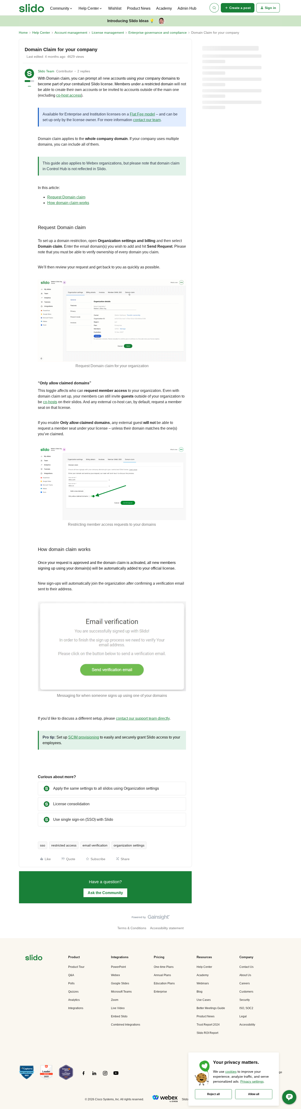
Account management (71, 32)
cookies (231, 1071)
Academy (164, 8)
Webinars (203, 983)
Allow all (253, 1094)
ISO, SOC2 (246, 1008)
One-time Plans (164, 967)
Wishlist (114, 8)
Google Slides (120, 983)
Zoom (114, 1000)
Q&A (71, 975)
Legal (243, 1016)
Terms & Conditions (131, 928)
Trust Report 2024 (208, 1024)
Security (244, 1000)
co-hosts (50, 402)
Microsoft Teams (121, 991)
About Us (245, 975)
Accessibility (247, 1024)
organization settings (129, 845)
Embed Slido (119, 1016)
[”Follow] (83, 1076)
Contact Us (246, 967)
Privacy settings (252, 1081)
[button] (237, 7)
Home (23, 32)
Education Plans (164, 983)
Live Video (118, 1008)
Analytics (74, 1000)
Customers (246, 991)
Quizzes (73, 991)
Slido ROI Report (207, 1033)
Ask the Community (105, 893)
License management (108, 32)
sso (42, 845)
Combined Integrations (125, 1024)
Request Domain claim (66, 197)
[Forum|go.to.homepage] (31, 7)
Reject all (213, 1094)
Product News (138, 8)
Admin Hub (187, 8)
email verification (95, 845)
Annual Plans (162, 975)
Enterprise (160, 991)
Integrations (75, 1008)
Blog (199, 991)
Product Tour (76, 967)
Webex (115, 975)
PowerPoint (118, 967)
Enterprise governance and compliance (157, 32)
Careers (244, 983)
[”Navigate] (33, 958)
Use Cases (204, 1000)
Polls (71, 983)
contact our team (147, 120)
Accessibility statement (167, 928)
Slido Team (46, 71)
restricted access (63, 845)
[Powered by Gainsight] (151, 918)
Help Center (41, 32)
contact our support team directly (143, 718)
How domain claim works (68, 203)
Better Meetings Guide (211, 1008)
